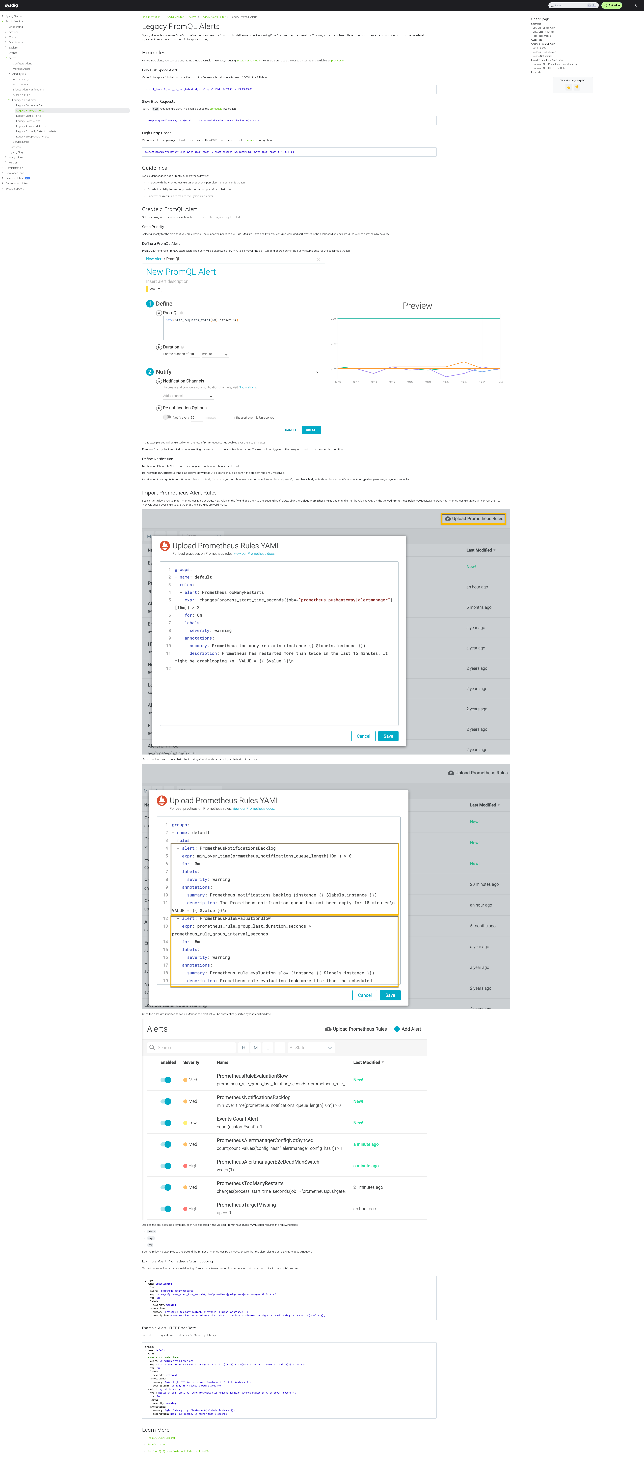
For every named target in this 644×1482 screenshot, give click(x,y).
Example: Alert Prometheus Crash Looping (555, 64)
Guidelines (536, 39)
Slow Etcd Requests (543, 31)
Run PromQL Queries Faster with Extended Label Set (178, 1451)
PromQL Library (156, 1444)
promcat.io (337, 60)
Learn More (537, 72)
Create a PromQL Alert (543, 43)
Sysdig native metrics (249, 60)
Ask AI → (614, 5)
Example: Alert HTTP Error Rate (549, 68)
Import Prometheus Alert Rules (547, 60)
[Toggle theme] (636, 5)
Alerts (192, 16)
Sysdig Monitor (174, 16)
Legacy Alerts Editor (213, 16)
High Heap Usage (542, 35)
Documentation (151, 16)
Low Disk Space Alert (544, 27)
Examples (536, 23)
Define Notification (542, 56)
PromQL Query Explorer (161, 1437)
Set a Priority (539, 47)
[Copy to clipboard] (432, 88)
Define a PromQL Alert (544, 52)
